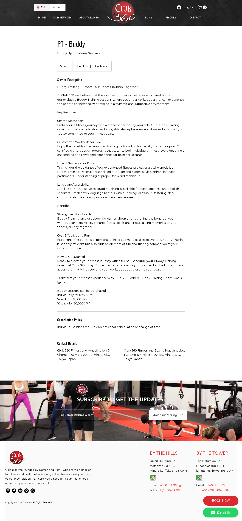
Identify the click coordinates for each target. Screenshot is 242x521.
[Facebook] (14, 490)
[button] (89, 17)
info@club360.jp (217, 485)
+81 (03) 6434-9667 (169, 490)
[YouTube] (20, 490)
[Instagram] (8, 490)
